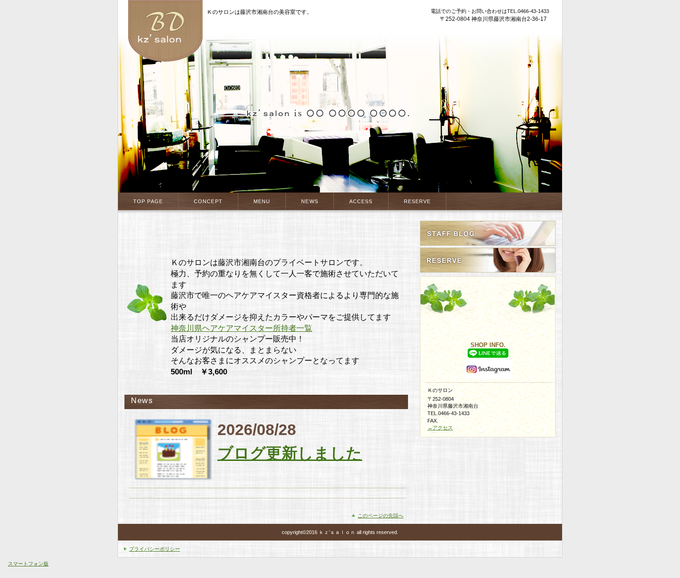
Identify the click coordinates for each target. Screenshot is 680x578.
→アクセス (440, 427)
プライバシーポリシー (154, 549)
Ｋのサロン (165, 31)
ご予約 (488, 260)
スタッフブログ (488, 233)
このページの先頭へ (380, 515)
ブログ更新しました (289, 453)
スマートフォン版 (28, 563)
